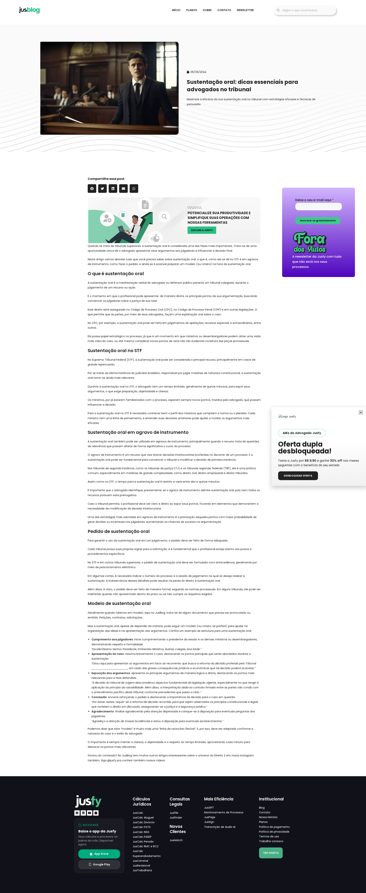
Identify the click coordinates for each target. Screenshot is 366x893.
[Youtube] (89, 813)
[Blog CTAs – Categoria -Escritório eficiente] (174, 220)
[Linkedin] (83, 813)
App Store (101, 854)
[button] (92, 188)
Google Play (101, 864)
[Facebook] (77, 813)
